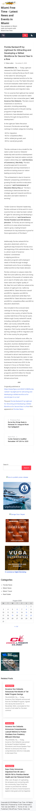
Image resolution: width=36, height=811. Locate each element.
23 (31, 615)
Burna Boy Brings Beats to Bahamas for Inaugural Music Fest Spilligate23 (18, 424)
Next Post (11, 437)
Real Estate (7, 594)
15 (26, 612)
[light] (32, 35)
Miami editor (10, 63)
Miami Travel (7, 591)
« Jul (16, 626)
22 (26, 615)
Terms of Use (22, 807)
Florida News (7, 585)
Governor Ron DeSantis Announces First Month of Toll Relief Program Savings (16, 691)
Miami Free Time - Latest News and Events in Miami (9, 15)
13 (17, 612)
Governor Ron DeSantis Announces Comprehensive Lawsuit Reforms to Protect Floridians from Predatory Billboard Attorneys (15, 732)
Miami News (7, 588)
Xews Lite (26, 809)
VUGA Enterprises (24, 804)
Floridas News (18, 409)
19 (12, 615)
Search (5, 464)
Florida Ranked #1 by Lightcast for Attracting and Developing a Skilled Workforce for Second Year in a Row (18, 403)
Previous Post (15, 420)
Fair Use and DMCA (8, 807)
